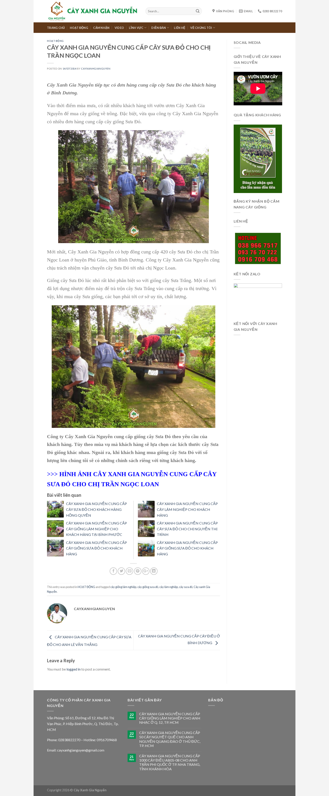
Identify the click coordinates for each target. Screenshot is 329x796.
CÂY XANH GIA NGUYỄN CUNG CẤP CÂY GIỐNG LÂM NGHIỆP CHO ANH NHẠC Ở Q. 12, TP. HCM (169, 718)
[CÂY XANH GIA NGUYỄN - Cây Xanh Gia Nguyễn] (93, 11)
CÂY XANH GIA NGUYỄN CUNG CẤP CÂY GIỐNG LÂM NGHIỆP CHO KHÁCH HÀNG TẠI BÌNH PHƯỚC (96, 529)
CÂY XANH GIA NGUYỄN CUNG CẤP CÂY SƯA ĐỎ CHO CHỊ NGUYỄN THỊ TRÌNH (187, 529)
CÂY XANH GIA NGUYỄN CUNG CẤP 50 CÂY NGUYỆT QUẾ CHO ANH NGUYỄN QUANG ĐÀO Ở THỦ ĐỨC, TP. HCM (169, 739)
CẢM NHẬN (101, 28)
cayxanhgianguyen (95, 68)
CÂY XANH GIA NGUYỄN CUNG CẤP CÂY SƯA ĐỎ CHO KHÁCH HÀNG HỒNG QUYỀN (96, 509)
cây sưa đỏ (185, 587)
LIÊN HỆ (179, 28)
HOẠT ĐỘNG (79, 28)
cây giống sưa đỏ (147, 587)
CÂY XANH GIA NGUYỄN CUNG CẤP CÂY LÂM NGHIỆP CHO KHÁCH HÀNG (187, 509)
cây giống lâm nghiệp (123, 587)
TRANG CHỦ (56, 28)
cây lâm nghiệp (168, 587)
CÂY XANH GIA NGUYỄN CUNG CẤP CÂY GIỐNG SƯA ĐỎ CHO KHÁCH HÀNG (96, 548)
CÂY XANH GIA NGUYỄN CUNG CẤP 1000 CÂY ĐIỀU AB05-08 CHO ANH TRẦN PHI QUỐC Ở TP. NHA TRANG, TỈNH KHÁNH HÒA (169, 762)
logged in (73, 669)
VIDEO (119, 28)
